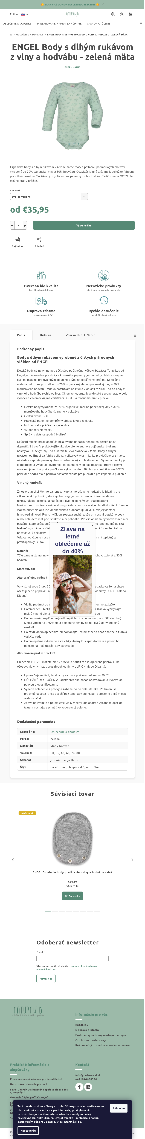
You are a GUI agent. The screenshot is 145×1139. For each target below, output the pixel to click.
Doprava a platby (87, 1030)
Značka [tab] (80, 335)
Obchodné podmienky (90, 1040)
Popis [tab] (21, 335)
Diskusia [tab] (45, 335)
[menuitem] (17, 23)
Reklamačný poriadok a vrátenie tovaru (102, 1045)
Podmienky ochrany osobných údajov (100, 1035)
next (132, 859)
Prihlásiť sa (46, 978)
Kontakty (81, 1024)
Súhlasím (119, 1108)
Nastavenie (28, 1130)
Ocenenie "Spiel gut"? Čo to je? (29, 1097)
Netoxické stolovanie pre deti (28, 1084)
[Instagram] (88, 1087)
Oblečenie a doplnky (65, 731)
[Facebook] (79, 1087)
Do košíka (85, 225)
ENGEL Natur (72, 67)
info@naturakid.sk (88, 1075)
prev (13, 859)
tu (79, 1121)
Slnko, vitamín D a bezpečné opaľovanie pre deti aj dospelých (39, 1090)
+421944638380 (86, 1079)
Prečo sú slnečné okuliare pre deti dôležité (36, 1079)
